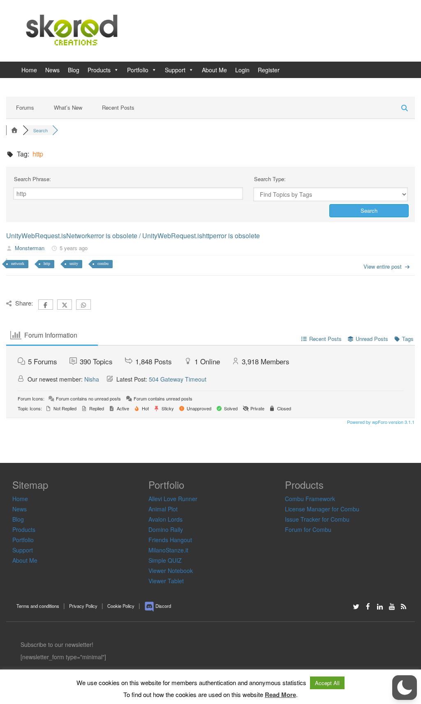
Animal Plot (163, 509)
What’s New (68, 107)
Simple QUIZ (165, 560)
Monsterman (29, 248)
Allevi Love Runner (172, 499)
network (17, 263)
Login (242, 70)
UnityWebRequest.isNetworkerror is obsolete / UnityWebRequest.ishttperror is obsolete (133, 235)
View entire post (382, 266)
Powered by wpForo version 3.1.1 (380, 422)
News (52, 70)
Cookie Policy (120, 606)
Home (29, 70)
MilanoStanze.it (168, 550)
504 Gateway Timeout (177, 379)
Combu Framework (310, 499)
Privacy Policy (83, 606)
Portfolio (137, 70)
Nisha (91, 379)
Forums (25, 107)
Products (99, 70)
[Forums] (14, 130)
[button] (404, 687)
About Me (214, 70)
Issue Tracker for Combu (317, 519)
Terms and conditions (37, 606)
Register (269, 70)
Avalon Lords (165, 519)
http (47, 263)
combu (103, 263)
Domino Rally (165, 529)
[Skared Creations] (73, 30)
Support (175, 70)
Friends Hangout (170, 540)
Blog (73, 70)
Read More (280, 694)
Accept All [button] (327, 683)
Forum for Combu (308, 529)
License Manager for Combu (322, 509)
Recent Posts (118, 107)
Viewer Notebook (170, 570)
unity (73, 263)
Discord (162, 606)
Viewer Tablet (166, 581)
